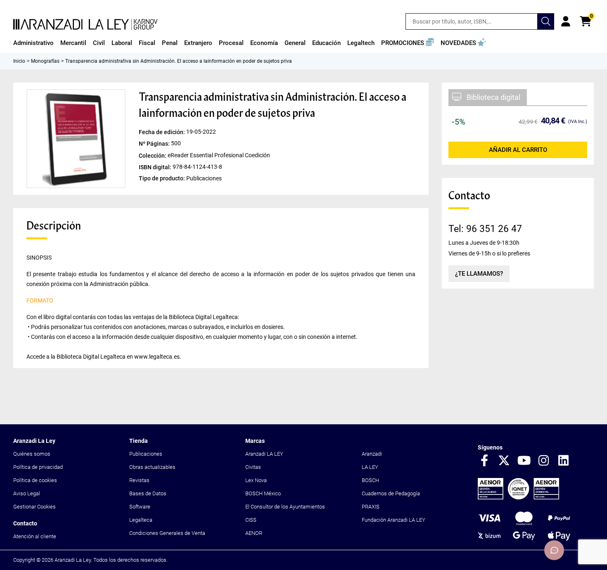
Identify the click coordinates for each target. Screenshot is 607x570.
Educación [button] (326, 43)
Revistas (139, 480)
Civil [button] (99, 43)
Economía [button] (264, 43)
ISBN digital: (156, 166)
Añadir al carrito (518, 150)
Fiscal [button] (147, 43)
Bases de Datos (147, 493)
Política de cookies (35, 480)
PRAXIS (370, 507)
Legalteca (140, 520)
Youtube (524, 461)
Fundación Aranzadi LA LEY (393, 520)
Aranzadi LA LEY (264, 454)
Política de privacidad (38, 467)
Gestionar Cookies (34, 507)
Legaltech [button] (361, 43)
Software (139, 507)
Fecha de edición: (162, 132)
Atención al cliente (34, 536)
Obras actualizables (152, 467)
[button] (407, 43)
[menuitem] (33, 43)
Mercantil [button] (73, 43)
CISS (250, 520)
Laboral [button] (121, 43)
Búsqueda (546, 21)
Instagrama (543, 461)
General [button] (295, 43)
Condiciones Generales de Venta (167, 533)
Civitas (253, 467)
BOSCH (370, 480)
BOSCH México (263, 493)
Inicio (19, 61)
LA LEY (370, 467)
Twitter (504, 461)
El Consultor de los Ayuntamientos (285, 507)
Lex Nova (256, 480)
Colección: (153, 155)
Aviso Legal (26, 493)
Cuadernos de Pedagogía (391, 493)
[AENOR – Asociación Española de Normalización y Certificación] (518, 497)
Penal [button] (170, 43)
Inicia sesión (565, 21)
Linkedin (563, 461)
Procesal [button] (231, 43)
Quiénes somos (31, 454)
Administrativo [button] (33, 43)
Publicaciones (145, 454)
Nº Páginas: (155, 143)
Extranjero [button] (198, 43)
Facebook (484, 461)
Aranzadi (372, 454)
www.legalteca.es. (157, 356)
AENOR (253, 533)
